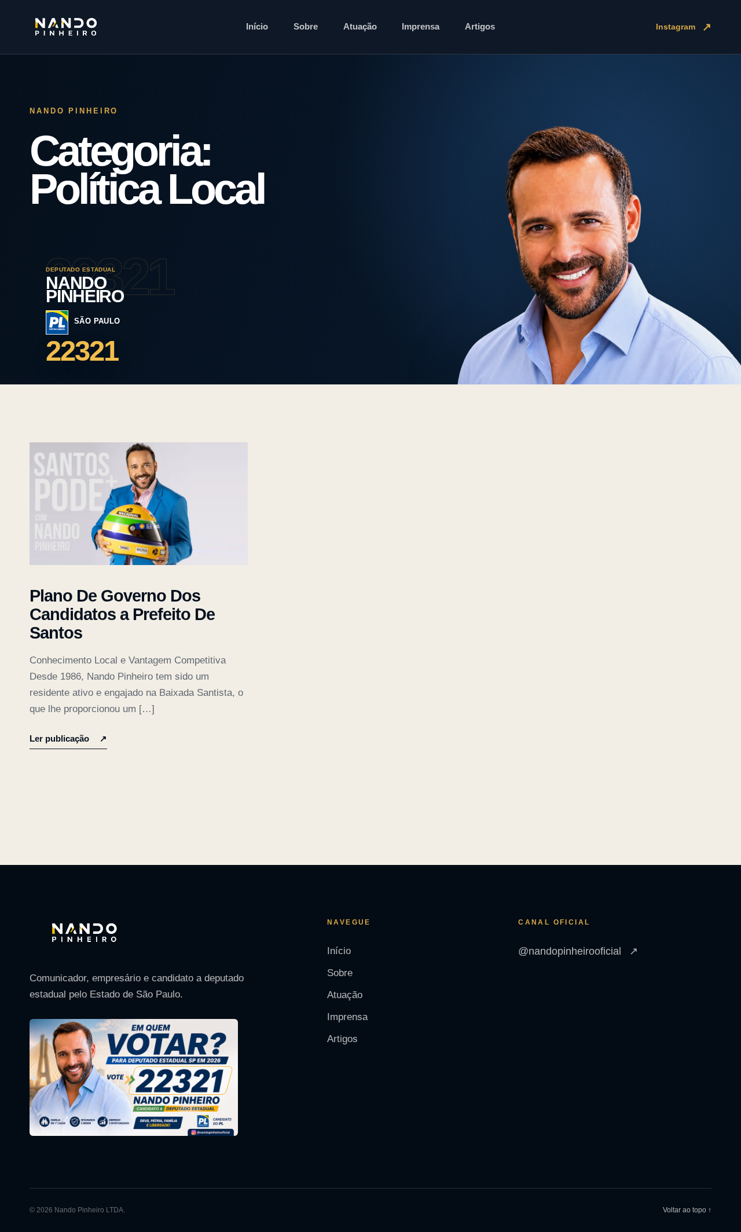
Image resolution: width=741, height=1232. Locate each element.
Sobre (306, 26)
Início (257, 26)
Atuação (360, 26)
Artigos (480, 26)
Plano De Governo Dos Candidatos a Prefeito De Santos (122, 614)
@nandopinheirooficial (578, 951)
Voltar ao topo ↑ (687, 1210)
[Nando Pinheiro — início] (66, 27)
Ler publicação (68, 738)
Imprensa (420, 26)
